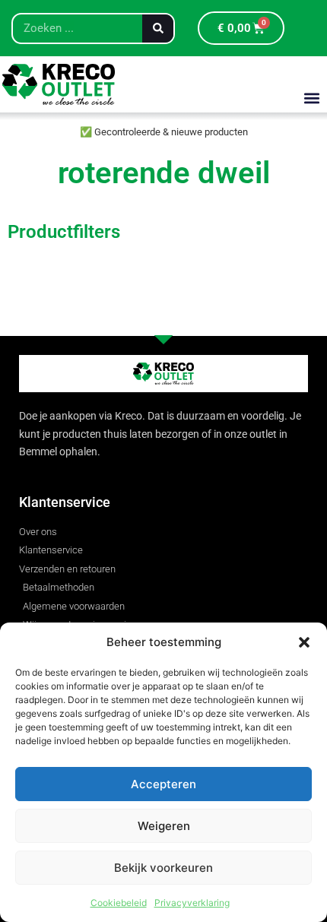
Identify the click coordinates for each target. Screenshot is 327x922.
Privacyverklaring (192, 902)
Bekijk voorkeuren (163, 867)
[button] (304, 642)
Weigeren (164, 826)
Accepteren (163, 784)
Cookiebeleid (118, 902)
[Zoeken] (157, 28)
